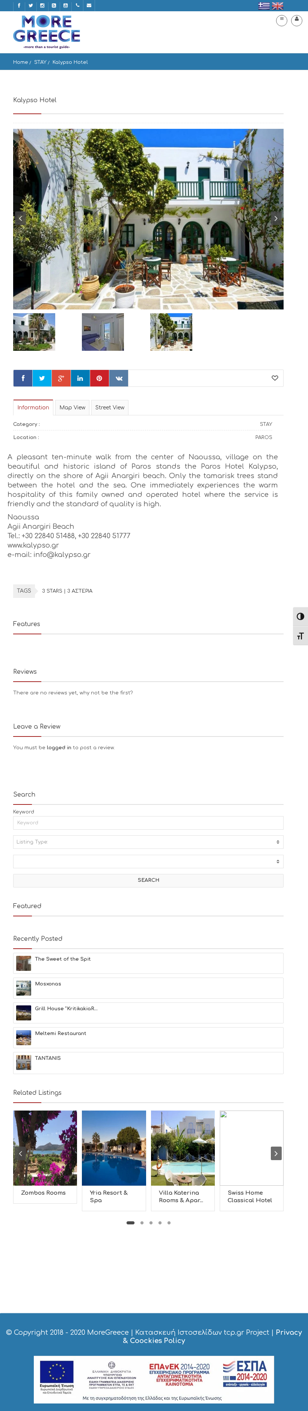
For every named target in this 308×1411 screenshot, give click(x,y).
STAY (40, 62)
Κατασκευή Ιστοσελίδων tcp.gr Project (202, 1332)
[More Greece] (46, 32)
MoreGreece (108, 1332)
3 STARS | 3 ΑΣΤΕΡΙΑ (67, 591)
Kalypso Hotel (70, 62)
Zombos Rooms (43, 1193)
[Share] (23, 378)
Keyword (23, 812)
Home (20, 62)
